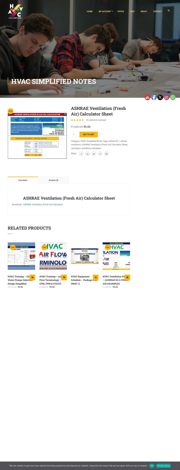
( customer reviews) (96, 120)
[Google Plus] (87, 154)
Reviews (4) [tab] (53, 180)
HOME (90, 11)
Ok (152, 466)
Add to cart (88, 134)
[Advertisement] (90, 56)
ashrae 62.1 (114, 141)
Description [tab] (22, 180)
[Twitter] (94, 154)
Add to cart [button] (32, 277)
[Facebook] (81, 154)
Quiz (132, 11)
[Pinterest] (100, 154)
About (144, 11)
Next (70, 136)
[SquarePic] (37, 135)
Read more (95, 277)
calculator (75, 148)
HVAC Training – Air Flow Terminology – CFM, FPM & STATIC (50, 280)
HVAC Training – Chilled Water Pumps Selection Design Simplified (21, 280)
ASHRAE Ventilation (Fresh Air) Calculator (43, 204)
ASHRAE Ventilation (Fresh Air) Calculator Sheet (104, 144)
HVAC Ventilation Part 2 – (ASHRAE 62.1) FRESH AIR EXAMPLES (116, 280)
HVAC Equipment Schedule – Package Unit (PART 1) (84, 280)
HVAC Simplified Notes (91, 141)
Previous (5, 136)
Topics (120, 11)
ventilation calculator (91, 148)
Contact (157, 11)
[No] (176, 465)
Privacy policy (163, 466)
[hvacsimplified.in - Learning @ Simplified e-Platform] (15, 13)
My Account (105, 11)
